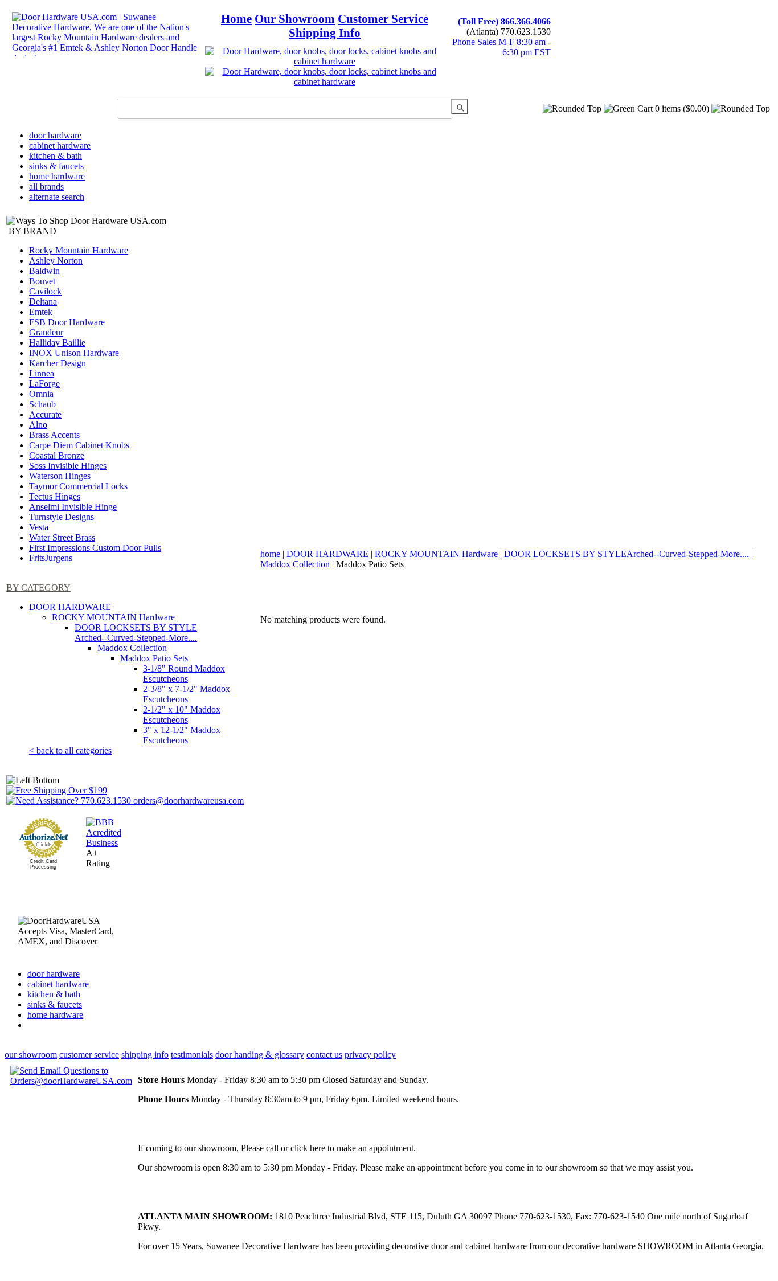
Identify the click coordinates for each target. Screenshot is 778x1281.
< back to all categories (70, 750)
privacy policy (370, 1054)
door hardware (55, 135)
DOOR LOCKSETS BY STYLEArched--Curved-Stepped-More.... (136, 632)
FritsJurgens (50, 558)
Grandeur (46, 332)
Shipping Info (325, 33)
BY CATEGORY (38, 587)
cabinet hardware (60, 145)
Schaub (42, 404)
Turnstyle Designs (61, 517)
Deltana (43, 301)
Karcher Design (57, 363)
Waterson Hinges (60, 476)
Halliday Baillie (57, 342)
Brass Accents (54, 435)
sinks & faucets (56, 166)
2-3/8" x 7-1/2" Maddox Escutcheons (186, 694)
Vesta (38, 527)
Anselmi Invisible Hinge (73, 506)
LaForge (44, 383)
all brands (46, 186)
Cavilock (45, 291)
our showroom (31, 1054)
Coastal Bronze (56, 455)
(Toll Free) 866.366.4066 (504, 21)
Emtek (40, 312)
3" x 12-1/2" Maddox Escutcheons (181, 735)
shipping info (145, 1054)
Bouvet (42, 281)
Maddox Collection (132, 648)
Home (236, 19)
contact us (324, 1054)
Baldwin (44, 271)
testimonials (192, 1054)
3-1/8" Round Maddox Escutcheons (184, 674)
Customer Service (383, 19)
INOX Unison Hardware (74, 353)
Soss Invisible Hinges (68, 465)
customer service (89, 1054)
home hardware (57, 176)
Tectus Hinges (54, 496)
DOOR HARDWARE (70, 607)
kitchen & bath (55, 156)
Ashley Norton (56, 260)
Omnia (41, 394)
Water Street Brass (62, 537)
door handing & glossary (259, 1054)
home (270, 554)
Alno (38, 424)
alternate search (56, 197)
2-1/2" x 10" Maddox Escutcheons (181, 715)
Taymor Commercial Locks (78, 486)
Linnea (41, 373)
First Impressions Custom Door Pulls (95, 547)
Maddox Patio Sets (154, 658)
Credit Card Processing (43, 864)
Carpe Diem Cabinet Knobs (79, 445)
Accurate (45, 414)
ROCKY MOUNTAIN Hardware (113, 617)
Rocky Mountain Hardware (78, 250)
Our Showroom (295, 19)
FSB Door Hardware (67, 322)
